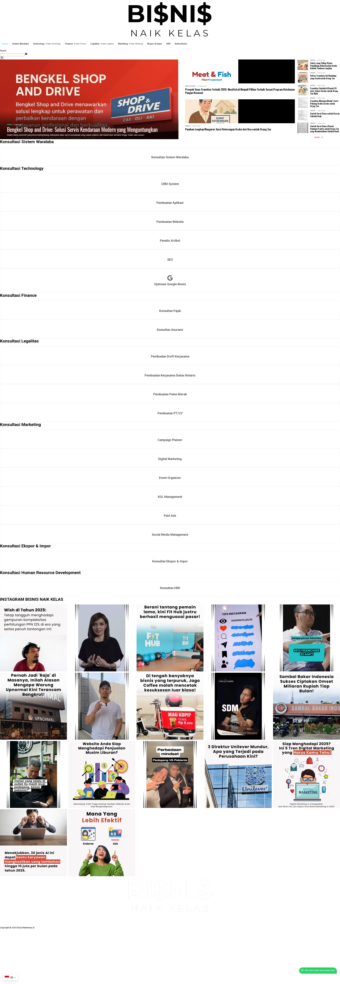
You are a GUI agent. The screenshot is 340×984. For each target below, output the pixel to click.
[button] (33, 637)
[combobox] (12, 54)
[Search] (2, 57)
